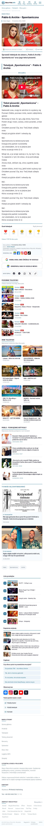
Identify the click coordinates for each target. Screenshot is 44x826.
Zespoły (4, 758)
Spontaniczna (14, 567)
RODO (40, 822)
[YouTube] (25, 253)
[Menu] (40, 2)
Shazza (29, 805)
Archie (23, 567)
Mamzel (10, 808)
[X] (26, 692)
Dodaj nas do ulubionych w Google (13, 49)
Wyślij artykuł (11, 703)
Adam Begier (6, 21)
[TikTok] (29, 253)
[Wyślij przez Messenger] (19, 273)
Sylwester (5, 745)
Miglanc (16, 814)
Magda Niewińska (13, 805)
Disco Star (5, 750)
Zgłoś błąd (39, 49)
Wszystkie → (38, 802)
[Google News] (14, 253)
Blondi (4, 808)
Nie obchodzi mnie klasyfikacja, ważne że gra (19, 682)
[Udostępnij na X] (30, 273)
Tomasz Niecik (32, 814)
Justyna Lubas (19, 808)
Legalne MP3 (6, 754)
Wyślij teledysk (12, 707)
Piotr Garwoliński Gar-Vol (14, 811)
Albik (3, 811)
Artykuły (4, 728)
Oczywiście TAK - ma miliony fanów (16, 668)
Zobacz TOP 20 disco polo (10, 239)
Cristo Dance (38, 805)
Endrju (35, 808)
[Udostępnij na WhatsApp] (25, 273)
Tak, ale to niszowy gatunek (14, 673)
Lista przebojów (8, 576)
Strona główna (6, 8)
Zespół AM (28, 811)
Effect (23, 805)
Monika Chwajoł (7, 814)
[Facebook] (18, 253)
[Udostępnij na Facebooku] (14, 273)
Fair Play (28, 808)
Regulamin (27, 822)
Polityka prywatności (34, 823)
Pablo (4, 567)
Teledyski (15, 8)
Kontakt (9, 712)
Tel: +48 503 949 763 (12, 794)
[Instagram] (22, 253)
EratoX (4, 805)
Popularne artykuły (9, 628)
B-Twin (23, 814)
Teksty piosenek (7, 737)
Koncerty (5, 741)
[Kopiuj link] (35, 273)
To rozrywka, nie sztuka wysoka (15, 677)
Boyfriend (5, 817)
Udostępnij (30, 49)
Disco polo (23, 8)
